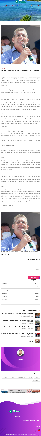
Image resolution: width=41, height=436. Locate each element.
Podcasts (20, 302)
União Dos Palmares (21, 377)
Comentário (38, 267)
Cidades (20, 286)
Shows (20, 296)
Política (20, 283)
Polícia (20, 290)
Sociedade (20, 306)
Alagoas (30, 377)
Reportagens (35, 380)
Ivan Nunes (26, 66)
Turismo (20, 299)
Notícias (36, 377)
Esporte (20, 293)
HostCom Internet (32, 434)
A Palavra (12, 377)
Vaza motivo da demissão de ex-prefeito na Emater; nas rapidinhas (17, 326)
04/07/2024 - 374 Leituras (34, 66)
